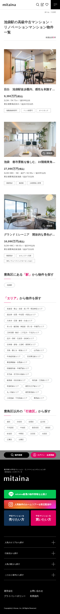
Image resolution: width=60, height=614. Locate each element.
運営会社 (8, 591)
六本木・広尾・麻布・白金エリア (19, 321)
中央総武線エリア (13, 356)
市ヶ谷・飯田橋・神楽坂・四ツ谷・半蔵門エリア (25, 326)
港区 (8, 422)
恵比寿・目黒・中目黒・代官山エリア (21, 315)
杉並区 (9, 434)
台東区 (21, 439)
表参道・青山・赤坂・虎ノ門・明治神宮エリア (24, 309)
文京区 (32, 434)
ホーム (47, 12)
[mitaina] (30, 478)
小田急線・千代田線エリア (17, 398)
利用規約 (34, 596)
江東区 (9, 439)
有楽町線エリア (13, 386)
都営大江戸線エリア (33, 386)
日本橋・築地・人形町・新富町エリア (21, 344)
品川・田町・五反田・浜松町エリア (20, 338)
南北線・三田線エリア (40, 380)
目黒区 (31, 422)
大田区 (44, 434)
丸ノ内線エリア (13, 392)
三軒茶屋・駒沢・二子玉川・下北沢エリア (23, 332)
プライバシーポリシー (15, 596)
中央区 (22, 428)
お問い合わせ (36, 591)
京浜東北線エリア (34, 356)
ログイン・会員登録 (45, 455)
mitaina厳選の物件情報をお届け (31, 494)
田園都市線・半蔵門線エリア (18, 368)
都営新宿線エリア (32, 392)
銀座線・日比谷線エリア (16, 380)
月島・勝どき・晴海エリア (17, 350)
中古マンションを (16, 518)
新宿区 (47, 428)
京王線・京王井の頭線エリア (18, 374)
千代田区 (10, 428)
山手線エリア (39, 350)
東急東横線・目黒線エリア (17, 362)
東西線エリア (39, 398)
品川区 (42, 422)
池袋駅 (9, 285)
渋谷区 (19, 422)
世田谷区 (35, 428)
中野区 (21, 434)
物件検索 (18, 455)
